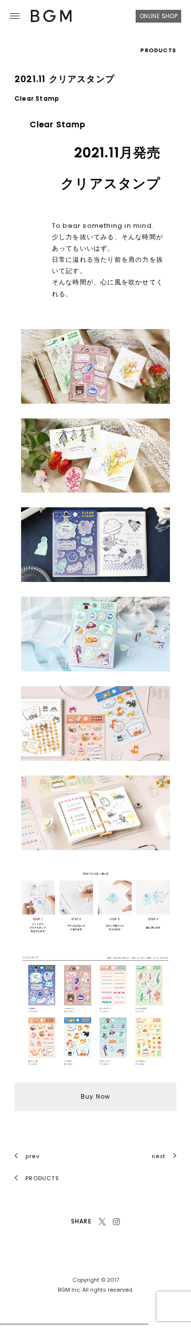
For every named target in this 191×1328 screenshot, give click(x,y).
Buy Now (95, 1096)
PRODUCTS (158, 50)
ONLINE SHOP (158, 16)
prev (32, 1156)
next (159, 1156)
